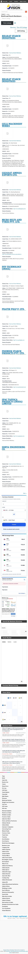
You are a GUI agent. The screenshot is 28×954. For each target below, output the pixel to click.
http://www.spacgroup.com (18, 436)
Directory (13, 27)
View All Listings (22, 27)
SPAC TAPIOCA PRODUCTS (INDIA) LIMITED (12, 401)
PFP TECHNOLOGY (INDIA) (11, 267)
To (2, 517)
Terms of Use (17, 950)
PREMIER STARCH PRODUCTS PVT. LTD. (13, 352)
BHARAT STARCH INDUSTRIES (11, 36)
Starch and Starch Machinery (15, 53)
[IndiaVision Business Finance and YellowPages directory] (14, 7)
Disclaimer (12, 950)
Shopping (16, 1)
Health (10, 1)
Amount (4, 501)
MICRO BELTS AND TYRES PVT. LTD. (12, 220)
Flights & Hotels (23, 1)
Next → (25, 493)
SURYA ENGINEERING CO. (13, 448)
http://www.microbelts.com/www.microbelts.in (11, 254)
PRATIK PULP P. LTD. (13, 309)
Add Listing (21, 31)
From (3, 507)
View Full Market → (22, 593)
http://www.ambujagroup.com (19, 208)
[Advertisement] (14, 935)
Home (3, 14)
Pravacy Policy (6, 950)
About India (5, 1)
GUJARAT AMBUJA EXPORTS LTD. (12, 173)
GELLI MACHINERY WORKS (12, 124)
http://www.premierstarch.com (19, 387)
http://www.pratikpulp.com (18, 340)
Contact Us (22, 950)
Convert (14, 524)
